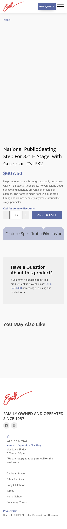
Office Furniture (15, 479)
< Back (7, 20)
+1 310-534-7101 (17, 441)
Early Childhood (16, 485)
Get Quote (46, 6)
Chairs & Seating (16, 473)
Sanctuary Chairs (17, 502)
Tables (10, 490)
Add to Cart (46, 215)
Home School (14, 496)
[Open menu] (60, 6)
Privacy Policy (10, 511)
